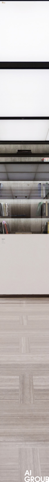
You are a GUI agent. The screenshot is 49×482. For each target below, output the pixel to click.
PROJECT (3, 239)
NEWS (3, 240)
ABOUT (3, 241)
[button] (3, 480)
